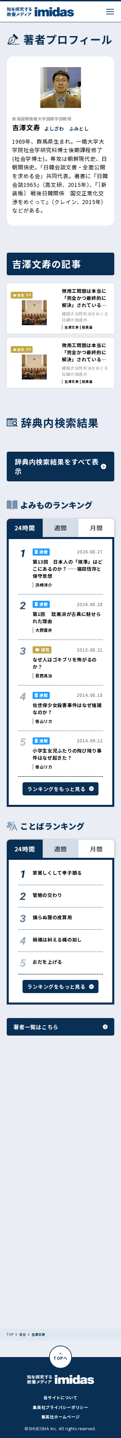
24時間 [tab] (24, 527)
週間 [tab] (60, 527)
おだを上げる (47, 961)
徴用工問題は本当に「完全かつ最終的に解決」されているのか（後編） (84, 301)
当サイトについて (60, 1397)
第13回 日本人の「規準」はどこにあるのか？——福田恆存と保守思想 (68, 568)
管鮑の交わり (47, 895)
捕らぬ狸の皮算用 (52, 917)
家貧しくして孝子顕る (57, 872)
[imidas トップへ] (40, 12)
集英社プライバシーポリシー (60, 1407)
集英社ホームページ (60, 1416)
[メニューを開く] (110, 11)
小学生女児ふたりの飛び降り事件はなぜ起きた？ (67, 754)
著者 (22, 1334)
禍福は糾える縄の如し (57, 939)
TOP (10, 1334)
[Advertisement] (60, 1123)
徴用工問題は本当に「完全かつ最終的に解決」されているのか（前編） (84, 356)
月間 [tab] (96, 527)
